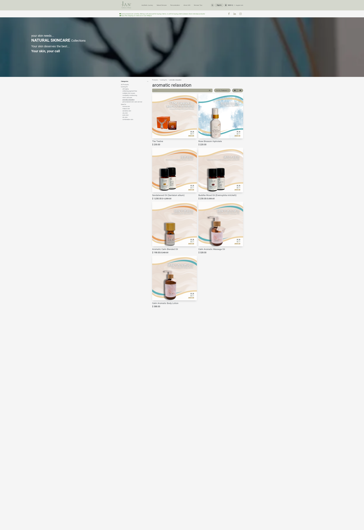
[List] (240, 90)
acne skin (125, 115)
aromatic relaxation (128, 99)
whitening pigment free (129, 91)
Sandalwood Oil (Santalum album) (168, 195)
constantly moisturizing (129, 95)
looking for (124, 87)
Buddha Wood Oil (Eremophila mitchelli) (217, 195)
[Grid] (235, 90)
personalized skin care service (132, 102)
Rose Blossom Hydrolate (210, 141)
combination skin (127, 119)
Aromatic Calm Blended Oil (165, 249)
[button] (212, 5)
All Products (125, 84)
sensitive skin (126, 111)
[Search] (210, 90)
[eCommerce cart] (226, 5)
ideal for (123, 104)
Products (155, 80)
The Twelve (157, 141)
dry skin (124, 117)
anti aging (125, 89)
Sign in (219, 5)
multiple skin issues (128, 93)
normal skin (126, 106)
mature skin (126, 108)
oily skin (125, 113)
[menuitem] (147, 5)
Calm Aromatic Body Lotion (165, 303)
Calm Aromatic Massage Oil (211, 249)
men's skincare (127, 97)
